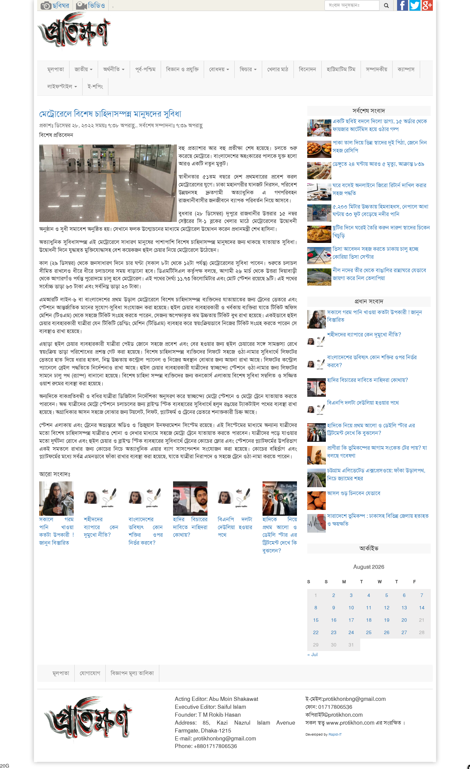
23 (334, 632)
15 (316, 620)
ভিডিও (96, 5)
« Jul (312, 654)
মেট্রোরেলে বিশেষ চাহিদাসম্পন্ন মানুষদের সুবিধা (110, 114)
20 (404, 620)
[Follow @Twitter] (414, 5)
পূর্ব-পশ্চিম (145, 69)
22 (316, 632)
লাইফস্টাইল (60, 86)
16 (334, 620)
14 (422, 608)
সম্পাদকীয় (376, 69)
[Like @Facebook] (402, 5)
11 (369, 608)
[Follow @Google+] (427, 5)
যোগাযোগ (90, 673)
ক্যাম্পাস (406, 69)
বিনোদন (307, 69)
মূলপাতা (55, 69)
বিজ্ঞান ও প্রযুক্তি (182, 69)
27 (404, 632)
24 (351, 632)
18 (369, 620)
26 (386, 632)
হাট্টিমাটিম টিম (341, 69)
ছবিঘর (61, 5)
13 (404, 608)
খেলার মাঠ (277, 69)
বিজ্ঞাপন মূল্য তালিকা (132, 673)
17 (351, 620)
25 (369, 632)
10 (351, 608)
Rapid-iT (335, 734)
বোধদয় (217, 69)
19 (386, 620)
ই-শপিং (95, 86)
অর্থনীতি (112, 69)
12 (386, 608)
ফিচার (246, 69)
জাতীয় (82, 69)
